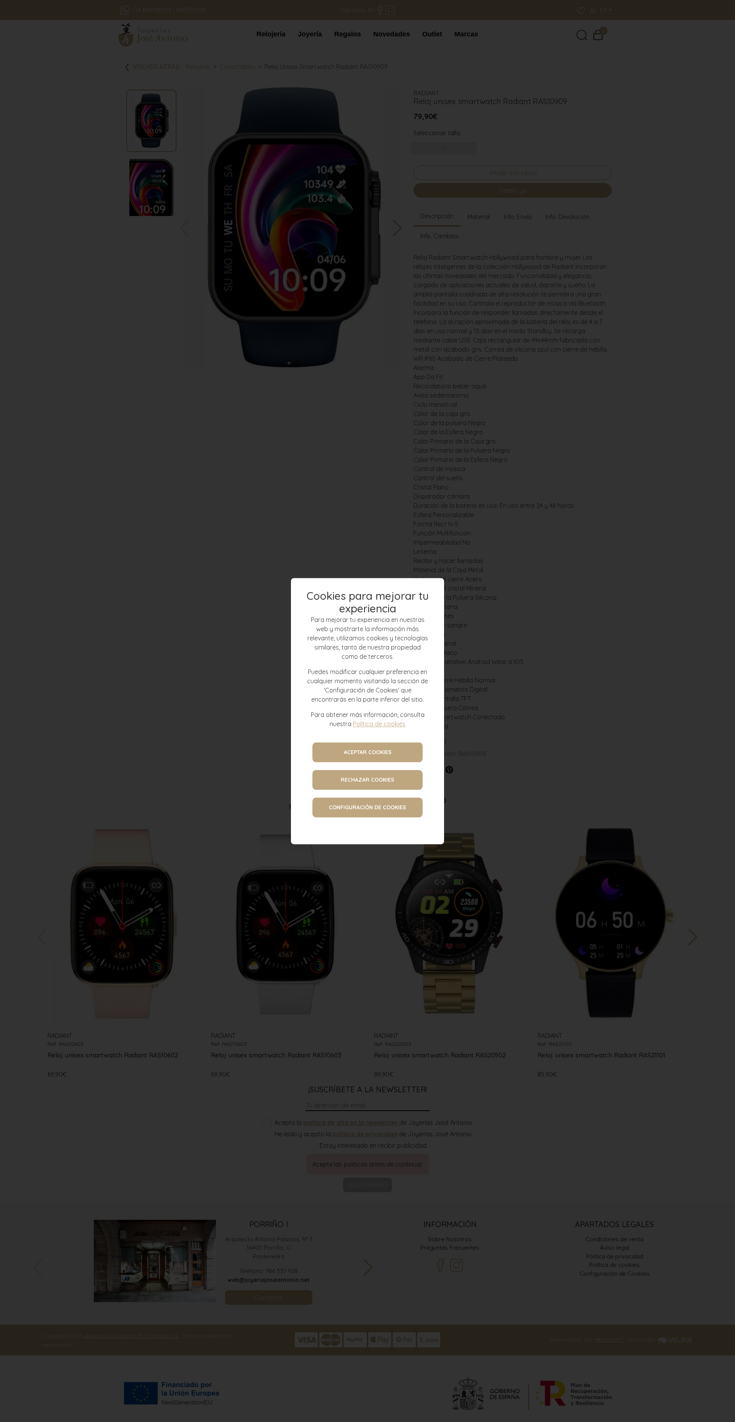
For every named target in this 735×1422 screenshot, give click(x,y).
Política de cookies (379, 724)
